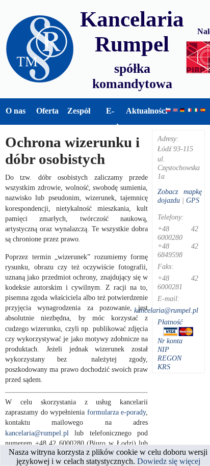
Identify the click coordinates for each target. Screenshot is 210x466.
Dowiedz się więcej (168, 461)
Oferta (47, 110)
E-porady (110, 118)
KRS (164, 367)
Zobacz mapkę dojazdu (180, 195)
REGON (169, 358)
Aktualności (142, 110)
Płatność (170, 322)
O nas (15, 110)
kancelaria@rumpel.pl (37, 433)
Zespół (78, 110)
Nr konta (170, 341)
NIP (163, 349)
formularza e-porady (116, 412)
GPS (192, 200)
